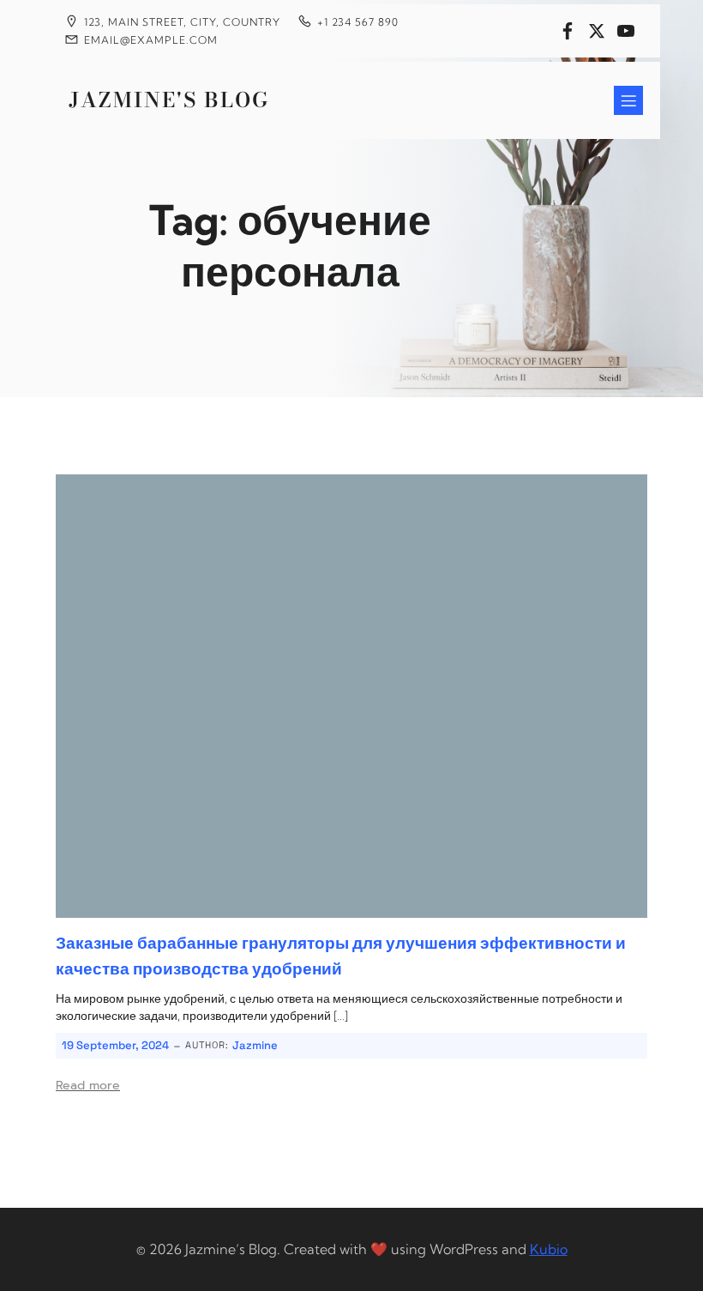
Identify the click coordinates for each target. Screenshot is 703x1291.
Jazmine (255, 1045)
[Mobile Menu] (628, 100)
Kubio (549, 1249)
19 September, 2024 (115, 1045)
